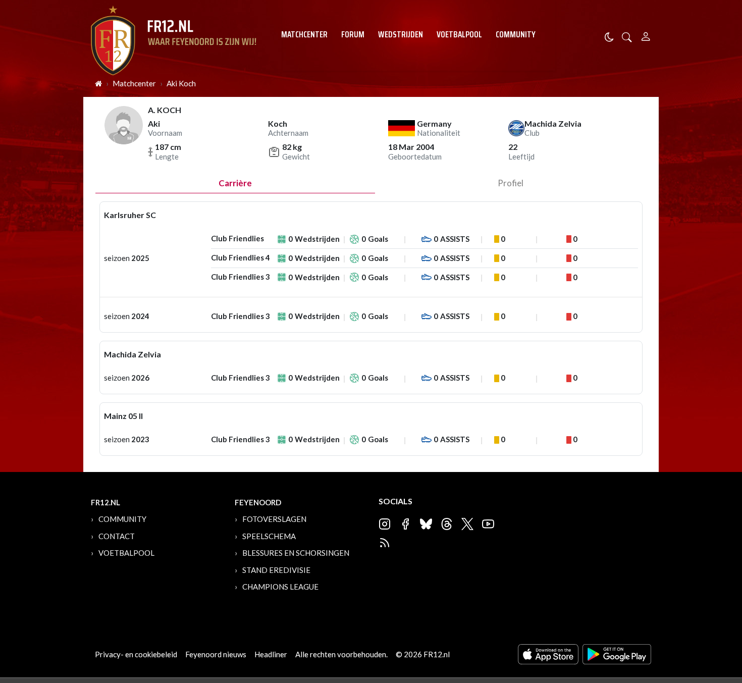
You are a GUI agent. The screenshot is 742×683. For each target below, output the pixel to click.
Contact (116, 536)
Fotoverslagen (274, 518)
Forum (352, 34)
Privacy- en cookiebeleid (136, 654)
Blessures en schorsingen (295, 552)
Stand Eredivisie (276, 569)
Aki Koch (181, 83)
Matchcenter (304, 34)
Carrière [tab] (235, 183)
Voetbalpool (459, 34)
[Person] (646, 35)
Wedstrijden (400, 34)
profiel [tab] (510, 183)
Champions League (280, 586)
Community (516, 34)
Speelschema (269, 536)
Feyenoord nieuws (215, 654)
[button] (627, 36)
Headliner (270, 654)
